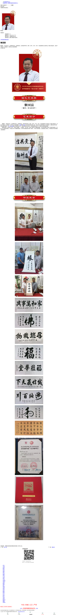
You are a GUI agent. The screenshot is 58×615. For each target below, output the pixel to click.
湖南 (4, 571)
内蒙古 (4, 580)
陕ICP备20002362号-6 (21, 611)
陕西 (4, 591)
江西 (4, 577)
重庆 (4, 568)
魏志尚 (53, 547)
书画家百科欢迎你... (4, 7)
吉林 (4, 595)
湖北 (4, 572)
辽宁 (4, 593)
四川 (4, 596)
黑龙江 (4, 599)
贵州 (4, 578)
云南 (4, 597)
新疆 (4, 583)
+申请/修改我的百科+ (4, 39)
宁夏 (4, 581)
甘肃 (4, 598)
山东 (4, 573)
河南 (4, 589)
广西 (4, 579)
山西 (4, 587)
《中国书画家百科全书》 (29, 608)
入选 (21, 608)
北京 (4, 565)
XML (37, 608)
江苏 (4, 570)
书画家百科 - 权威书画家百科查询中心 (10, 2)
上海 (4, 566)
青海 (4, 592)
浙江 (4, 585)
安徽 (4, 586)
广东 (4, 576)
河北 (4, 590)
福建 (4, 574)
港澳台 (4, 602)
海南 (4, 584)
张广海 (5, 547)
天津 (4, 567)
